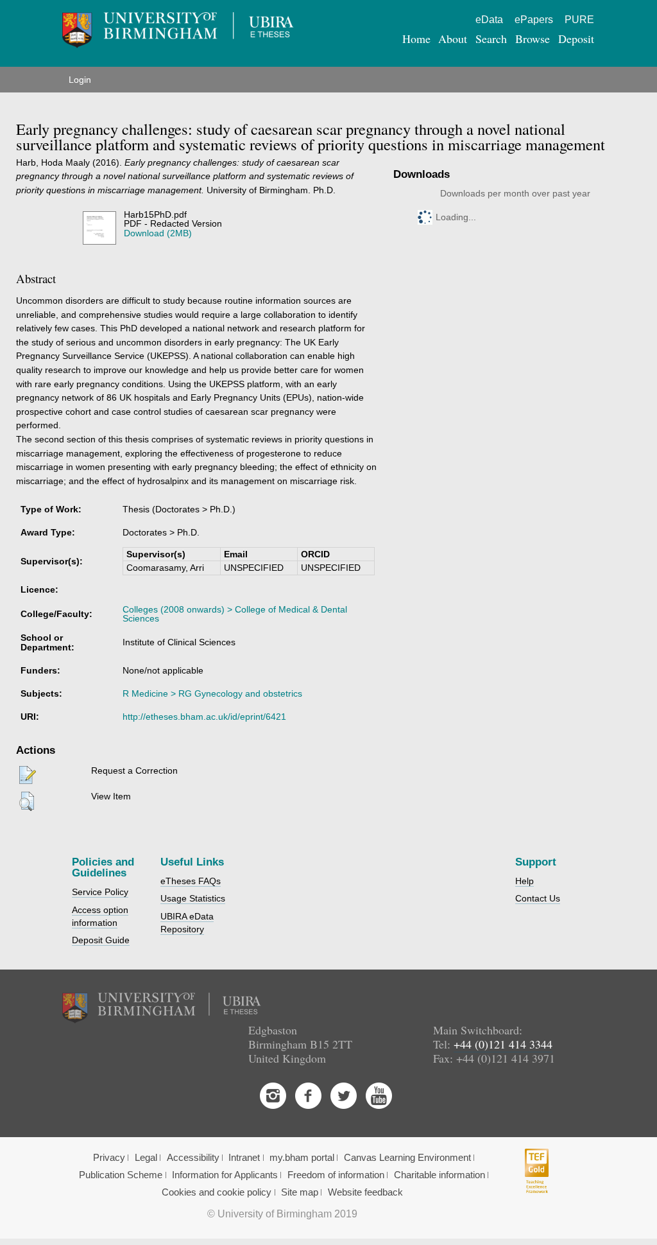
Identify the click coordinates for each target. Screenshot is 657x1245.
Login (80, 79)
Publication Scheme (120, 1175)
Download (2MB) (158, 233)
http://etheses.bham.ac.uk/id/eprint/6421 (204, 716)
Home (416, 38)
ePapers (534, 19)
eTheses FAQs (190, 881)
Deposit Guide (101, 940)
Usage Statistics (192, 898)
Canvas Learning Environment (407, 1158)
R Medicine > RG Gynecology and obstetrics (212, 693)
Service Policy (100, 892)
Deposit (576, 38)
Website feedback (365, 1192)
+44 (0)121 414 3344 (503, 1044)
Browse (532, 38)
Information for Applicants (225, 1175)
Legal (146, 1158)
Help (524, 881)
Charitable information (439, 1175)
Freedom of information (335, 1175)
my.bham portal (301, 1158)
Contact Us (537, 898)
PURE (579, 19)
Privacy (109, 1158)
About (452, 38)
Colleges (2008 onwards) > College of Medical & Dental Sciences (235, 613)
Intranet (244, 1158)
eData (489, 19)
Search (491, 38)
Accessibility (193, 1158)
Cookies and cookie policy (216, 1192)
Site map (299, 1192)
